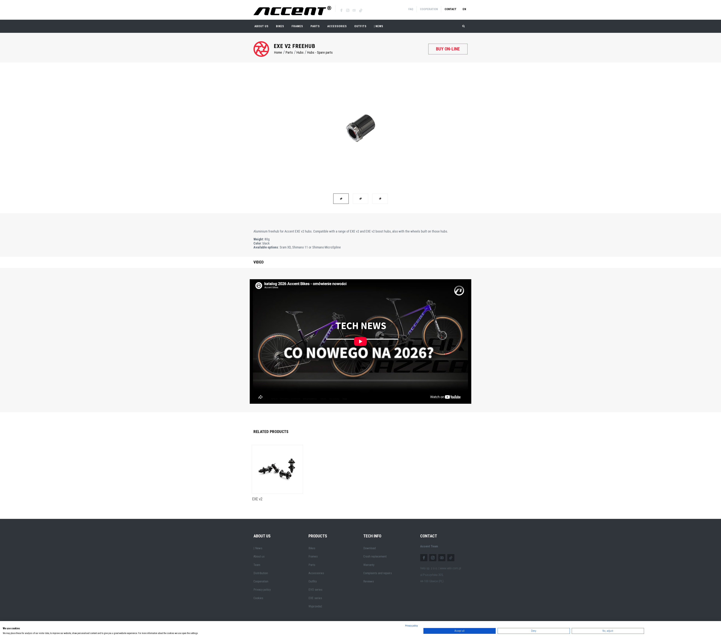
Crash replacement (375, 556)
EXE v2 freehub (294, 46)
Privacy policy (262, 589)
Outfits (360, 26)
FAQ (410, 9)
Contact (450, 9)
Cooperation (429, 9)
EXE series (315, 598)
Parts (315, 26)
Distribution (260, 573)
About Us (261, 26)
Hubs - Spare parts (320, 52)
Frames (297, 26)
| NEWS (378, 26)
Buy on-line (448, 49)
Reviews (368, 581)
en (464, 9)
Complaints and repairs (377, 573)
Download (369, 548)
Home (278, 52)
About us (259, 556)
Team (256, 565)
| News (257, 548)
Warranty (368, 565)
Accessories (337, 26)
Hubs (300, 52)
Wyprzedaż (315, 606)
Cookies (258, 598)
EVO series (315, 589)
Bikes (280, 26)
